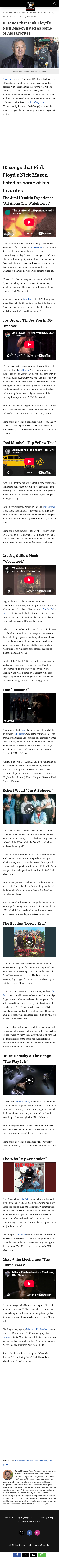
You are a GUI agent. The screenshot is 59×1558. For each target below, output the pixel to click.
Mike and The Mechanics (38, 1329)
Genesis (6, 1336)
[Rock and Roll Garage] (30, 4)
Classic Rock (47, 12)
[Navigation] (3, 3)
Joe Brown (23, 369)
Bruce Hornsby (23, 1101)
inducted (22, 1234)
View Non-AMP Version (39, 1545)
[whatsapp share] (42, 1556)
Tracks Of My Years (35, 102)
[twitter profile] (22, 1533)
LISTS (18, 16)
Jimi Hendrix (36, 247)
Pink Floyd (8, 78)
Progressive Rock (30, 16)
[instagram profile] (37, 1533)
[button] (17, 1555)
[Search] (54, 4)
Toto (22, 729)
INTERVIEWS (9, 16)
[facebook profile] (29, 1533)
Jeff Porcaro (19, 733)
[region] (29, 139)
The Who (25, 1198)
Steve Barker (28, 299)
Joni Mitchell (49, 506)
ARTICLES (36, 12)
